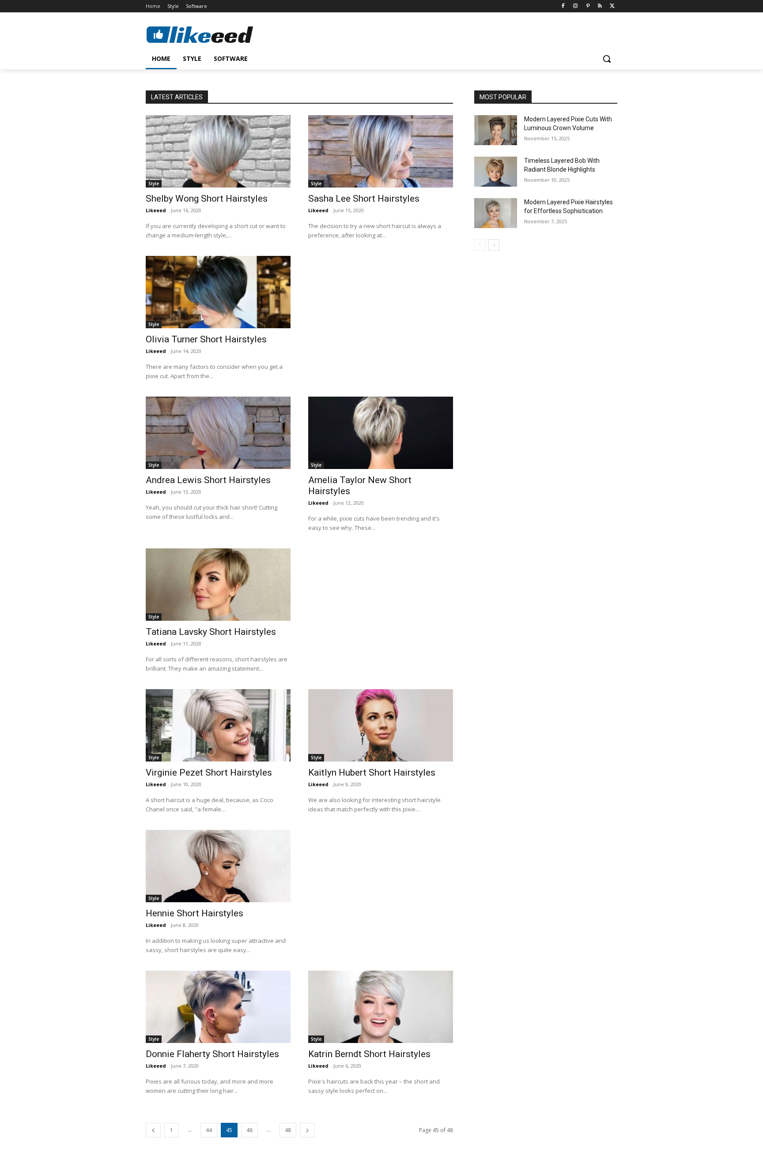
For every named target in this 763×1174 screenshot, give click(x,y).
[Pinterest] (588, 6)
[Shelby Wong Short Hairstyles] (218, 151)
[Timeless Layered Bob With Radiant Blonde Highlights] (495, 172)
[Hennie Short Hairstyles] (218, 866)
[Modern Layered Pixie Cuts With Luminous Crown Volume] (495, 130)
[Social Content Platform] (216, 34)
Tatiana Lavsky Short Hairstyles (211, 631)
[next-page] (307, 1130)
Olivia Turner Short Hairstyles (206, 339)
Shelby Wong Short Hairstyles (207, 198)
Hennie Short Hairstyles (194, 913)
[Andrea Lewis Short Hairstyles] (218, 433)
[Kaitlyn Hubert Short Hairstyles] (380, 725)
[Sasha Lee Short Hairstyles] (380, 151)
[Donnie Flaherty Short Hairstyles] (218, 1007)
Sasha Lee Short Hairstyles (363, 198)
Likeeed (156, 210)
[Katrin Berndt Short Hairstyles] (380, 1007)
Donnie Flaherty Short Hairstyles (212, 1054)
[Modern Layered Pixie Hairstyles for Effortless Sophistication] (495, 213)
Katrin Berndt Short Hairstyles (369, 1054)
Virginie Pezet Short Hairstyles (209, 772)
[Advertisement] (380, 311)
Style (153, 183)
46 (249, 1130)
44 (209, 1130)
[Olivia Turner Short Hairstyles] (218, 292)
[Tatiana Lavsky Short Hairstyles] (218, 584)
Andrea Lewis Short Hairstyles (208, 480)
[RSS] (600, 6)
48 (288, 1130)
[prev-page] (153, 1130)
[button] (606, 58)
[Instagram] (575, 6)
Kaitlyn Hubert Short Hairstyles (371, 772)
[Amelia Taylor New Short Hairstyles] (380, 433)
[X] (612, 6)
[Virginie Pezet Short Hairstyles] (218, 725)
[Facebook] (563, 6)
